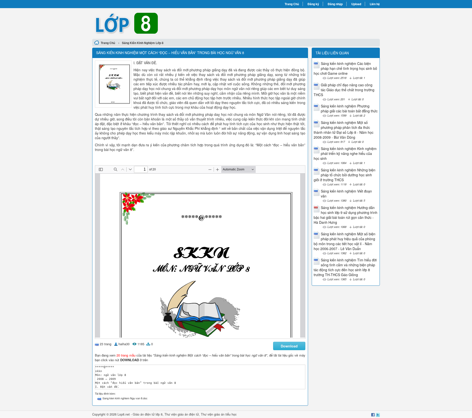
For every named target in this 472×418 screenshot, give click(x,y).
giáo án (183, 414)
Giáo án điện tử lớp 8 (147, 414)
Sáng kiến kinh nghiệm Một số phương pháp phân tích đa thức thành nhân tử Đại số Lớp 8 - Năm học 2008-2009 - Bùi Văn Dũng (343, 130)
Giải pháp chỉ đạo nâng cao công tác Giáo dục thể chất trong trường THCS (344, 89)
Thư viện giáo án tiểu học (218, 414)
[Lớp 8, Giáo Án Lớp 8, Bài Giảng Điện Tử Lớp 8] (164, 23)
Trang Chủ (292, 4)
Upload (356, 4)
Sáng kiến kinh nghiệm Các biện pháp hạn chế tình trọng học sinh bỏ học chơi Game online (345, 68)
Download (289, 345)
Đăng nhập (335, 4)
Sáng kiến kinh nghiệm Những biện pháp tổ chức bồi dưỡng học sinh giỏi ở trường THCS (344, 174)
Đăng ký (313, 4)
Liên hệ (375, 4)
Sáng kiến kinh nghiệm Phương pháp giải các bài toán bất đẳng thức (349, 108)
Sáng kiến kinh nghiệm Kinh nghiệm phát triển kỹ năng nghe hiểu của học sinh (345, 153)
